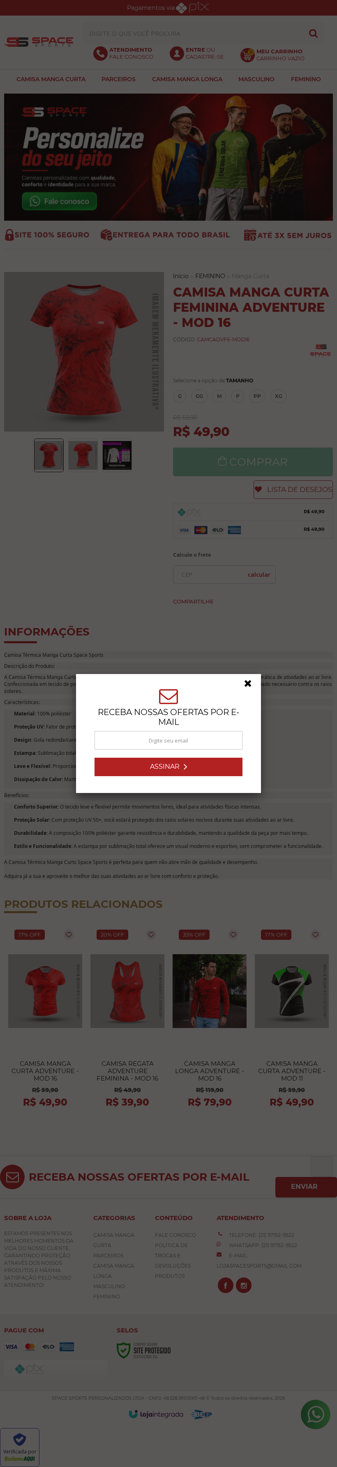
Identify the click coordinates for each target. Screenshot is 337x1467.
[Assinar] (168, 767)
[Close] (251, 685)
